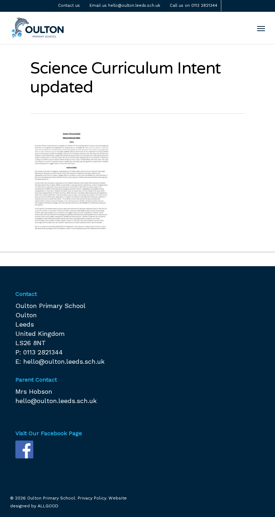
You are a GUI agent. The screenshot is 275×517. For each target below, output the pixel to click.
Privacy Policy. (92, 498)
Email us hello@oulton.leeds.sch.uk (125, 5)
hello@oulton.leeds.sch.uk (64, 361)
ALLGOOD (48, 505)
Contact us (69, 5)
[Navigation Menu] (261, 28)
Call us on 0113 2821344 (193, 5)
